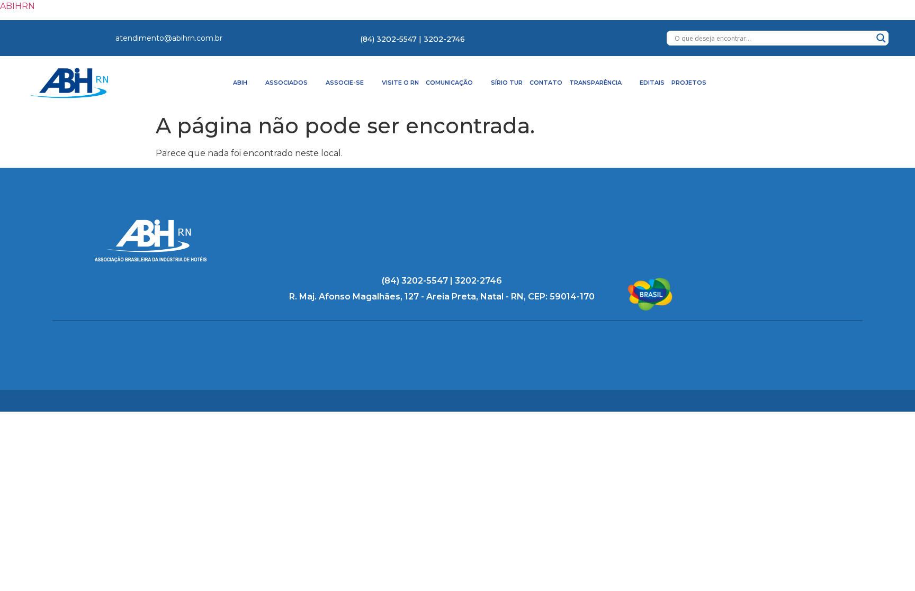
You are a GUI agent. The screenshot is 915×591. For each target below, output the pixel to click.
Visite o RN (400, 82)
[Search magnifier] (881, 38)
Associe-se (345, 82)
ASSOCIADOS (286, 82)
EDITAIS (652, 82)
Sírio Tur (507, 82)
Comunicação (449, 82)
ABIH (240, 82)
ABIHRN (17, 6)
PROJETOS (688, 82)
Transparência (595, 82)
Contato (546, 82)
